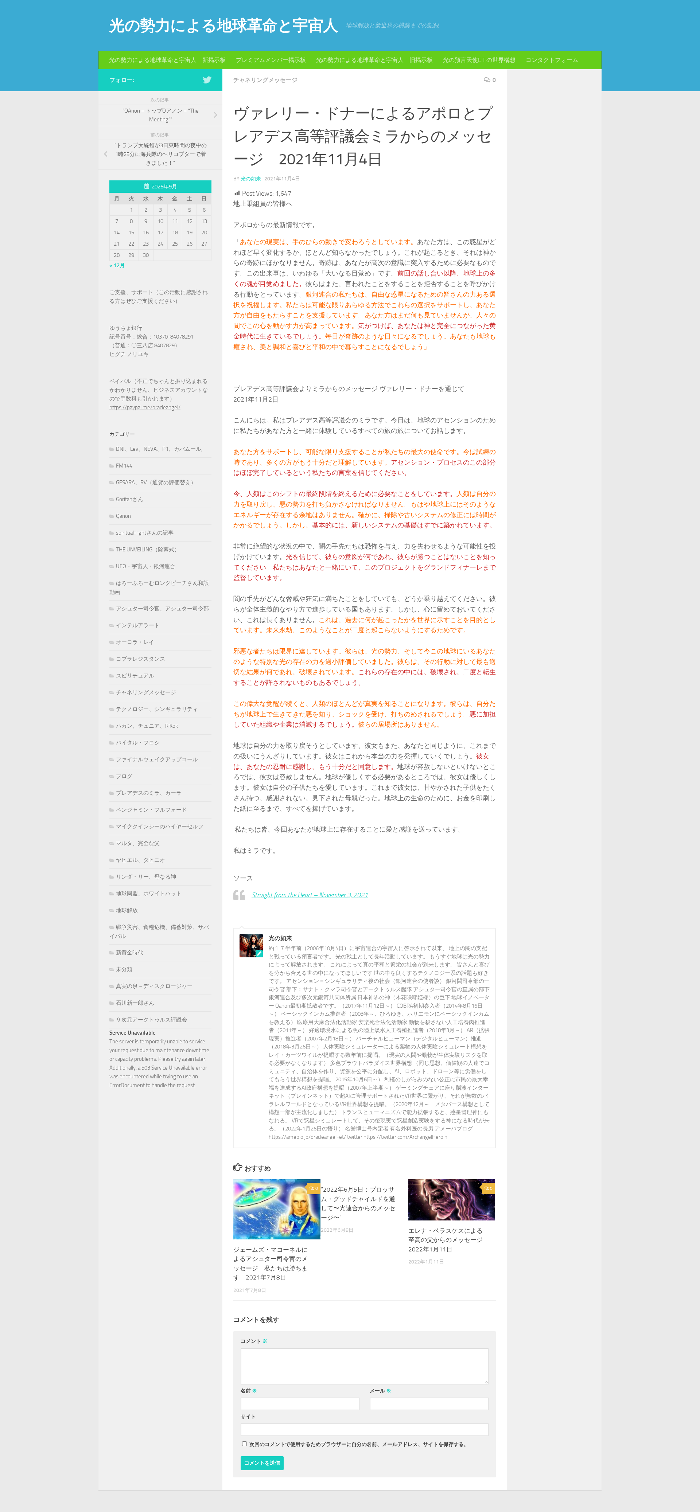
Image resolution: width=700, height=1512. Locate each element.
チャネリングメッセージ (265, 80)
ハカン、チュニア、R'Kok (147, 726)
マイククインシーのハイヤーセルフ (159, 826)
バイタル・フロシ (138, 742)
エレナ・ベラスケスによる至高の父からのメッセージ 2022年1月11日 (448, 1240)
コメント (254, 1341)
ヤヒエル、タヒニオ (140, 860)
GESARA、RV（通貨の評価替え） (156, 482)
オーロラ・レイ (135, 642)
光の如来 (251, 179)
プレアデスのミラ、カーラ (149, 793)
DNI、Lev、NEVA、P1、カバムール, (159, 449)
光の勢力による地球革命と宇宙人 (223, 25)
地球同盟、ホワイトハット (149, 893)
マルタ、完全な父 (138, 843)
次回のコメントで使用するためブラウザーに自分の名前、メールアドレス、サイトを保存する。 (359, 1444)
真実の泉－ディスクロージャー (154, 986)
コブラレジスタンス (140, 659)
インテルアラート (138, 625)
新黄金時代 (129, 952)
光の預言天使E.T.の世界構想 (479, 59)
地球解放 (127, 910)
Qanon (123, 516)
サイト (248, 1417)
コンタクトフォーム (552, 59)
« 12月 (117, 265)
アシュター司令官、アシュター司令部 (162, 608)
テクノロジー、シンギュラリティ (157, 709)
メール (380, 1391)
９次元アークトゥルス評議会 (151, 1019)
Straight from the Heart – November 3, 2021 (310, 895)
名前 (249, 1391)
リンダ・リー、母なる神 (146, 877)
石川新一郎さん (135, 1003)
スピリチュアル (135, 675)
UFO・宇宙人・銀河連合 (145, 566)
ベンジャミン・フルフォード (151, 809)
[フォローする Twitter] (207, 79)
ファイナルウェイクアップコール (157, 759)
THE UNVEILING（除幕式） (148, 549)
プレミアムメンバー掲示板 (271, 59)
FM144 (124, 465)
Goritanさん (129, 499)
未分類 (124, 969)
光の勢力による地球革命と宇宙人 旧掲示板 (374, 59)
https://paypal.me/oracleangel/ (144, 407)
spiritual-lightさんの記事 (145, 533)
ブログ (124, 776)
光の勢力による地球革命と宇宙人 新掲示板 (167, 59)
